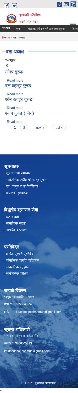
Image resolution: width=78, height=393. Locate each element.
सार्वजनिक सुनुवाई (17, 267)
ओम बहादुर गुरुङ (18, 99)
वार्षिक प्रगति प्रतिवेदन (20, 254)
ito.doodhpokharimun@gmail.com (39, 311)
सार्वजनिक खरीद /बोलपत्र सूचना (26, 180)
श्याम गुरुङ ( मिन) (19, 113)
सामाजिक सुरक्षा (16, 223)
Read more (15, 80)
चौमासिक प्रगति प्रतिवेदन (22, 260)
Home (6, 37)
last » (59, 127)
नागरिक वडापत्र (16, 230)
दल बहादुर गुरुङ (18, 85)
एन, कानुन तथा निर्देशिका (22, 186)
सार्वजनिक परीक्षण (17, 274)
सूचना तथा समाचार (18, 173)
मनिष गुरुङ (14, 71)
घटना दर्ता (12, 217)
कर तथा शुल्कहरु (17, 193)
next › (40, 127)
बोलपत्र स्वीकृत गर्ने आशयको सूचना (43, 28)
